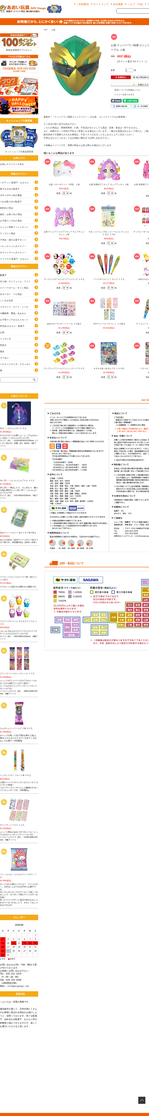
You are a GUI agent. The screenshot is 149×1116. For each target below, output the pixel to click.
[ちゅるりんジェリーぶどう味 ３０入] (19, 713)
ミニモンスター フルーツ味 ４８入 (15, 775)
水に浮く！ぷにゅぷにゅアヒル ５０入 (17, 480)
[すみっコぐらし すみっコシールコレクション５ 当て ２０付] (109, 217)
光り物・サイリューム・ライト (15, 281)
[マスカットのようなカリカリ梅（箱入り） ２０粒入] (19, 562)
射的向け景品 (6, 208)
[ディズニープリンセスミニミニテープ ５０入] (64, 353)
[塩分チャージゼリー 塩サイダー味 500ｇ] (19, 518)
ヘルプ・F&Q (135, 4)
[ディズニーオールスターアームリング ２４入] (64, 264)
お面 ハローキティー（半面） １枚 (64, 184)
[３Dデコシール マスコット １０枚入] (109, 309)
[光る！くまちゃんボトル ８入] (19, 413)
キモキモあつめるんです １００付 (109, 368)
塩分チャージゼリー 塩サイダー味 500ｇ (18, 533)
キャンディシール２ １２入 (12, 825)
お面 (53, 30)
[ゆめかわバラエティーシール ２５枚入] (64, 309)
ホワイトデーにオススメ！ (13, 252)
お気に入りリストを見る (12, 164)
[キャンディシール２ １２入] (19, 810)
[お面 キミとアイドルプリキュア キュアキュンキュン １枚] (64, 217)
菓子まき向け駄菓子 (10, 189)
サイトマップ (100, 4)
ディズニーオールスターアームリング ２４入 (64, 279)
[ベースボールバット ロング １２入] (109, 264)
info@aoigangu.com (18, 986)
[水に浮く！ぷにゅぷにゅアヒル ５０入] (19, 465)
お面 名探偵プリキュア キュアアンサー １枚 (109, 184)
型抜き (3, 345)
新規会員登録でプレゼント (19, 50)
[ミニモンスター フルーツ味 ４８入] (19, 760)
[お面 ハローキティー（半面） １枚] (64, 169)
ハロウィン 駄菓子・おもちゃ (14, 182)
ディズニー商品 (7, 233)
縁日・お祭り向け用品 (11, 214)
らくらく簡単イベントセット (14, 227)
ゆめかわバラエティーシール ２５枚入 (64, 324)
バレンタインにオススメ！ (13, 246)
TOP (45, 30)
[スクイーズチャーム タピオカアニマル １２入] (19, 606)
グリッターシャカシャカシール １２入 (17, 673)
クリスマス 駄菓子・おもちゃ (14, 259)
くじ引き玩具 (6, 300)
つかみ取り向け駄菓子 (11, 201)
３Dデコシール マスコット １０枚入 (109, 324)
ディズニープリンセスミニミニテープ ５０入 (64, 368)
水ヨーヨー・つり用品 (11, 294)
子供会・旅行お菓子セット (13, 240)
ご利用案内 (82, 4)
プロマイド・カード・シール (14, 307)
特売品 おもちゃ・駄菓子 (12, 326)
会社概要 (118, 4)
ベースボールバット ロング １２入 (108, 279)
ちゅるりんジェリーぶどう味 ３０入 (16, 728)
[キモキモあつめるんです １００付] (109, 353)
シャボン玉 (5, 339)
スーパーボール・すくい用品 (14, 288)
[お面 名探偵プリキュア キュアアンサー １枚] (109, 169)
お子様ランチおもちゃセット (14, 319)
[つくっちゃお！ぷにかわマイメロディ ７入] (19, 859)
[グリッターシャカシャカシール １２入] (19, 658)
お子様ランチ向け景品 (11, 220)
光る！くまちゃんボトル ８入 (13, 428)
